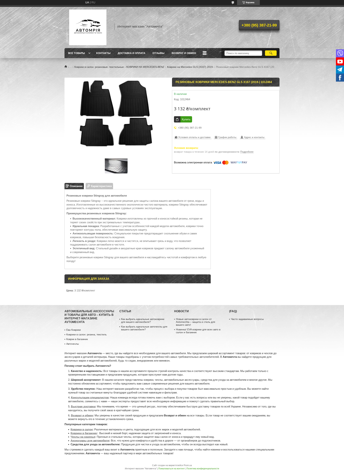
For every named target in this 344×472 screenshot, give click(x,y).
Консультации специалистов (90, 397)
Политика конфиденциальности (203, 468)
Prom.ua (188, 465)
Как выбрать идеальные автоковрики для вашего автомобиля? (142, 320)
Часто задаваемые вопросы (247, 319)
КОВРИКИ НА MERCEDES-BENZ (145, 66)
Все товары (76, 53)
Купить (186, 119)
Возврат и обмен (184, 53)
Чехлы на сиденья (83, 436)
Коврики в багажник (84, 433)
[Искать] (271, 53)
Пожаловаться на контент (171, 468)
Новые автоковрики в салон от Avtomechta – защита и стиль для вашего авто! (195, 322)
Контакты (103, 53)
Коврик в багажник (77, 339)
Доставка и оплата (131, 53)
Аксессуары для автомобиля (90, 440)
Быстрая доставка (83, 406)
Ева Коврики (73, 329)
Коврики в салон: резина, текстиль (86, 334)
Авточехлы (72, 343)
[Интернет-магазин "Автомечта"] (87, 26)
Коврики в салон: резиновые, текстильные (99, 66)
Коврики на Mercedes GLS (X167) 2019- (190, 66)
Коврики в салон (82, 429)
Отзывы (158, 53)
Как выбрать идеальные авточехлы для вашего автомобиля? (144, 328)
